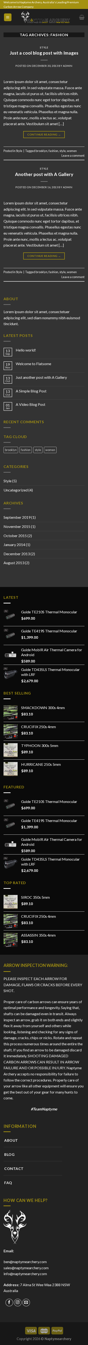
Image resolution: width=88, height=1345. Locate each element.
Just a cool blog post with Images (44, 53)
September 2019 (17, 517)
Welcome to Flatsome (33, 363)
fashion (53, 151)
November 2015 (17, 526)
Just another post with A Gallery (41, 377)
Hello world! (26, 350)
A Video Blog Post (30, 404)
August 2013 (14, 562)
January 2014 (14, 544)
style (62, 151)
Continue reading (44, 134)
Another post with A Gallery (44, 174)
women (72, 151)
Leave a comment (72, 155)
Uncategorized (16, 490)
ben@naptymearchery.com (26, 1261)
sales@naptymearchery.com (26, 1267)
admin (68, 65)
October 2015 (15, 535)
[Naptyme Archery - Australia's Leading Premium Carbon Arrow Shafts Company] (45, 17)
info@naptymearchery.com (25, 1273)
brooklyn (41, 151)
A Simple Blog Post (31, 391)
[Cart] (81, 17)
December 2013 (17, 553)
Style (44, 47)
